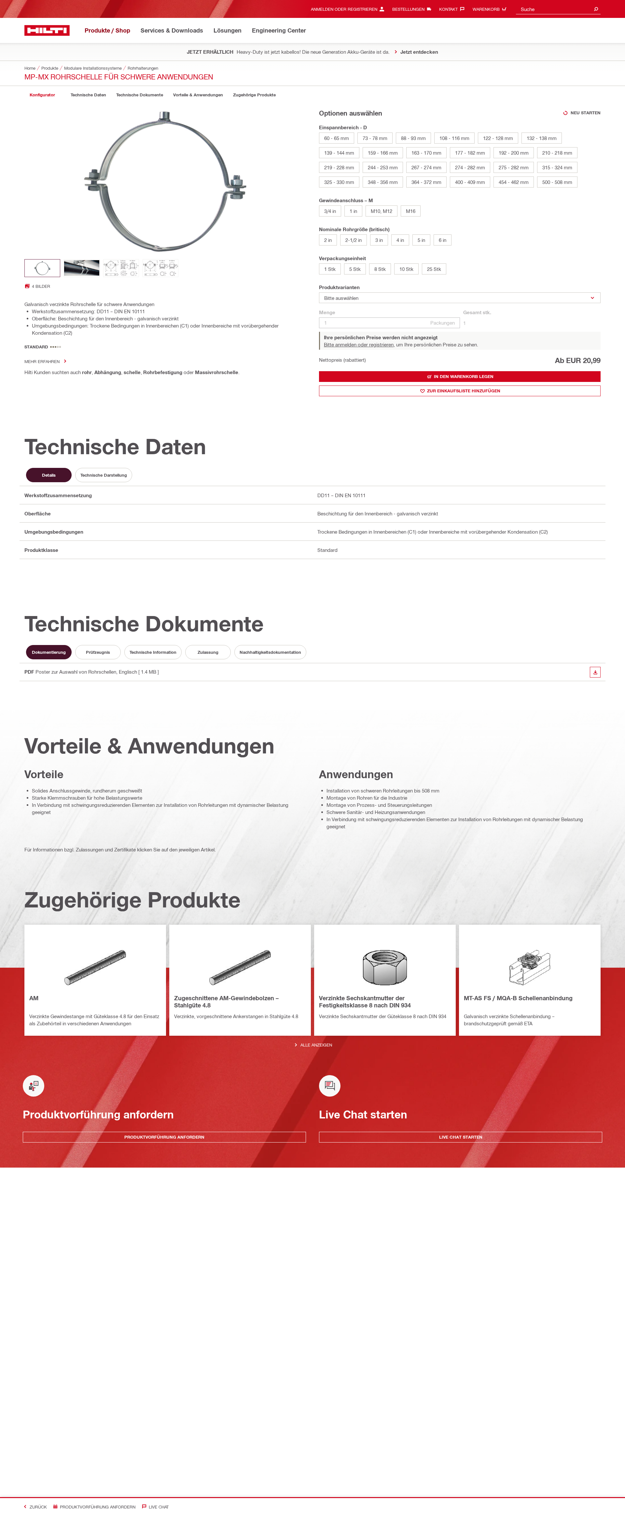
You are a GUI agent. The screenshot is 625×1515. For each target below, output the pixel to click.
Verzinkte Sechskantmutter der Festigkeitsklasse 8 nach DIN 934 (365, 1001)
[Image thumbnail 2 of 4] (82, 268)
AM (33, 998)
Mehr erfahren (42, 361)
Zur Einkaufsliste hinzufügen (463, 390)
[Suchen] (596, 9)
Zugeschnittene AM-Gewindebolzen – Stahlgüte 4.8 (226, 1001)
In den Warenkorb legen (463, 376)
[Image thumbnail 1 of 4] (42, 268)
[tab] (42, 95)
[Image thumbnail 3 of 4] (121, 268)
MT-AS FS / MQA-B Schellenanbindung (518, 998)
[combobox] (558, 9)
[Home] (47, 30)
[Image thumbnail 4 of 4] (160, 268)
